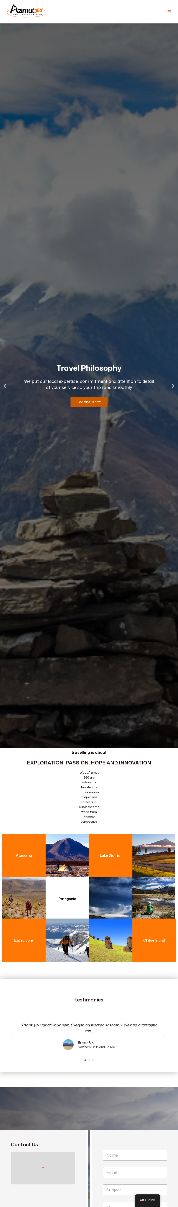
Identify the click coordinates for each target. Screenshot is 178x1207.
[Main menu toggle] (169, 11)
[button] (5, 385)
